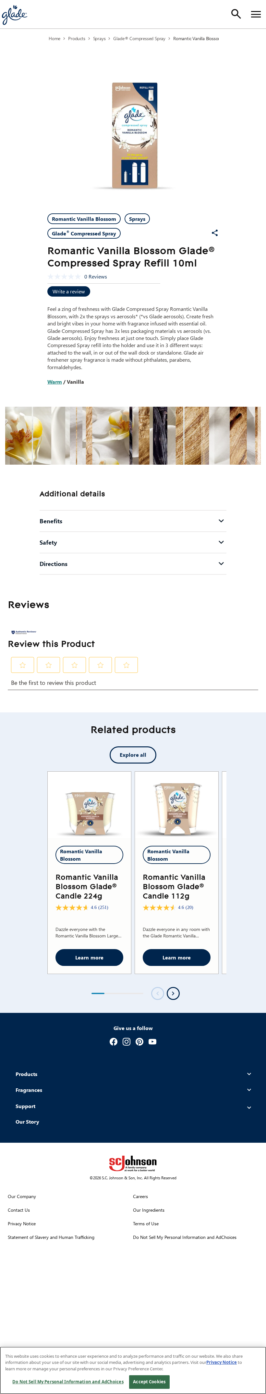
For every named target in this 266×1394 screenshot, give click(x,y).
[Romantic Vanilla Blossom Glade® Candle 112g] (176, 805)
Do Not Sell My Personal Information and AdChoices (67, 1382)
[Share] (215, 233)
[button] (23, 665)
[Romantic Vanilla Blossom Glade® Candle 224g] (89, 805)
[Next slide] (173, 993)
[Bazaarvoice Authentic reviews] (24, 632)
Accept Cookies (149, 1382)
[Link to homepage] (14, 14)
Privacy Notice (221, 1362)
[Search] (236, 13)
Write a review (69, 291)
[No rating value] (65, 276)
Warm (54, 381)
